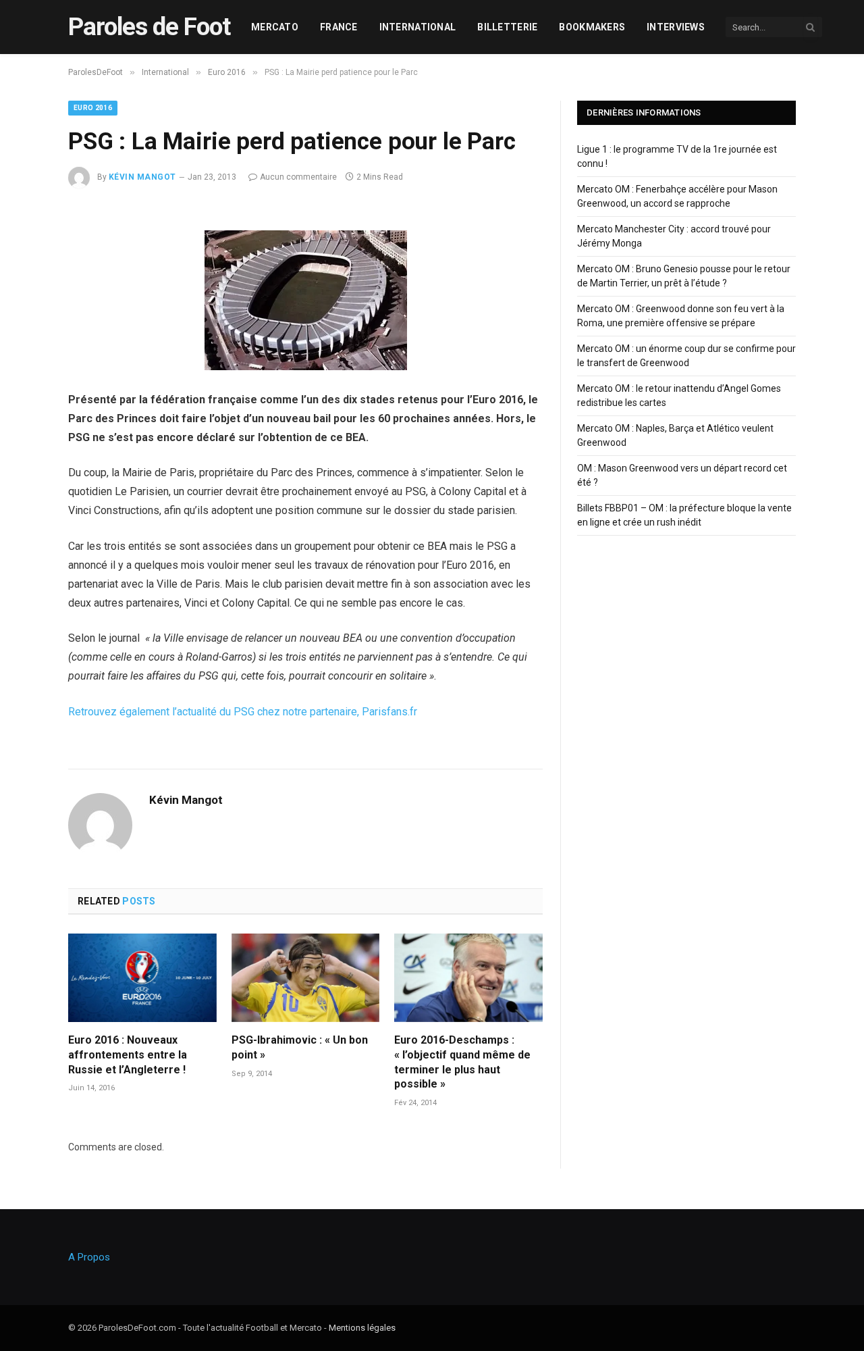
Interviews (676, 27)
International (417, 27)
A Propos (89, 1257)
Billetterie (507, 27)
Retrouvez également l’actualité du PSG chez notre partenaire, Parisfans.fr (242, 711)
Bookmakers (592, 27)
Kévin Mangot (142, 177)
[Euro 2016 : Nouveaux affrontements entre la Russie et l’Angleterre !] (142, 978)
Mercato (274, 27)
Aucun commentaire (298, 177)
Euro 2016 (93, 107)
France (339, 27)
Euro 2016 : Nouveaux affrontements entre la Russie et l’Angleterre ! (127, 1055)
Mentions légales (362, 1328)
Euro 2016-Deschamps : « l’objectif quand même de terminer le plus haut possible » (462, 1062)
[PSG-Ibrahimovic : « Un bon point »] (306, 978)
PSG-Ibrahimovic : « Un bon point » (300, 1047)
